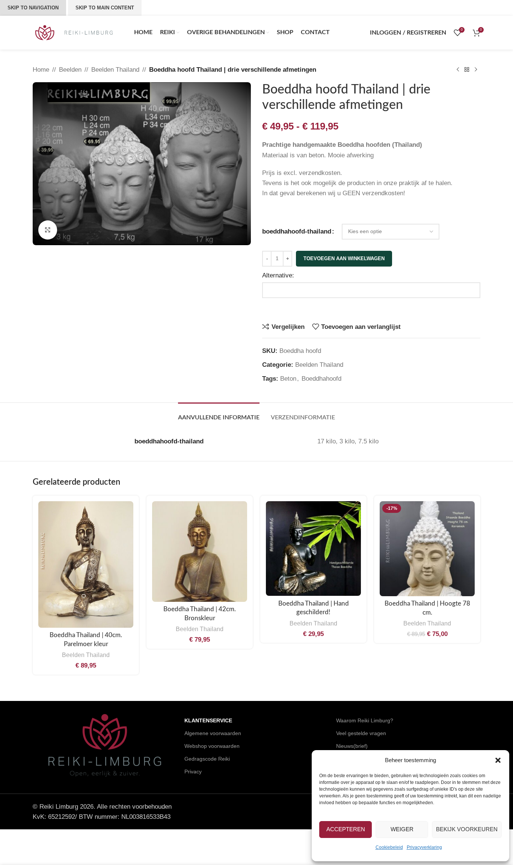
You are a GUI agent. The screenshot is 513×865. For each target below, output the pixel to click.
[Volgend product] (475, 69)
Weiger (402, 829)
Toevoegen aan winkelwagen (344, 258)
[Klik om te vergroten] (47, 229)
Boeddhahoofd (321, 378)
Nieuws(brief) (352, 746)
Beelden (70, 69)
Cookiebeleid (389, 847)
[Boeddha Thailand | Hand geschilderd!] (313, 548)
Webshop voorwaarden (212, 746)
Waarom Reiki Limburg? (364, 720)
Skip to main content (104, 8)
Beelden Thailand (115, 69)
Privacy (193, 772)
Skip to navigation (33, 8)
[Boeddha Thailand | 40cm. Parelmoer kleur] (85, 564)
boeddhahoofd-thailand (296, 231)
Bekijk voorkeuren (467, 829)
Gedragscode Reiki (207, 759)
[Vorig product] (457, 69)
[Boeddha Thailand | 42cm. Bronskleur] (199, 551)
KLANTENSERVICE (208, 720)
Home (41, 69)
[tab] (219, 413)
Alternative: (278, 275)
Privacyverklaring (424, 847)
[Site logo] (74, 32)
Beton (288, 378)
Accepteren (345, 829)
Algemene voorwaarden (212, 733)
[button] (498, 760)
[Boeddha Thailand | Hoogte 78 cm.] (427, 548)
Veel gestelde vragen (361, 733)
